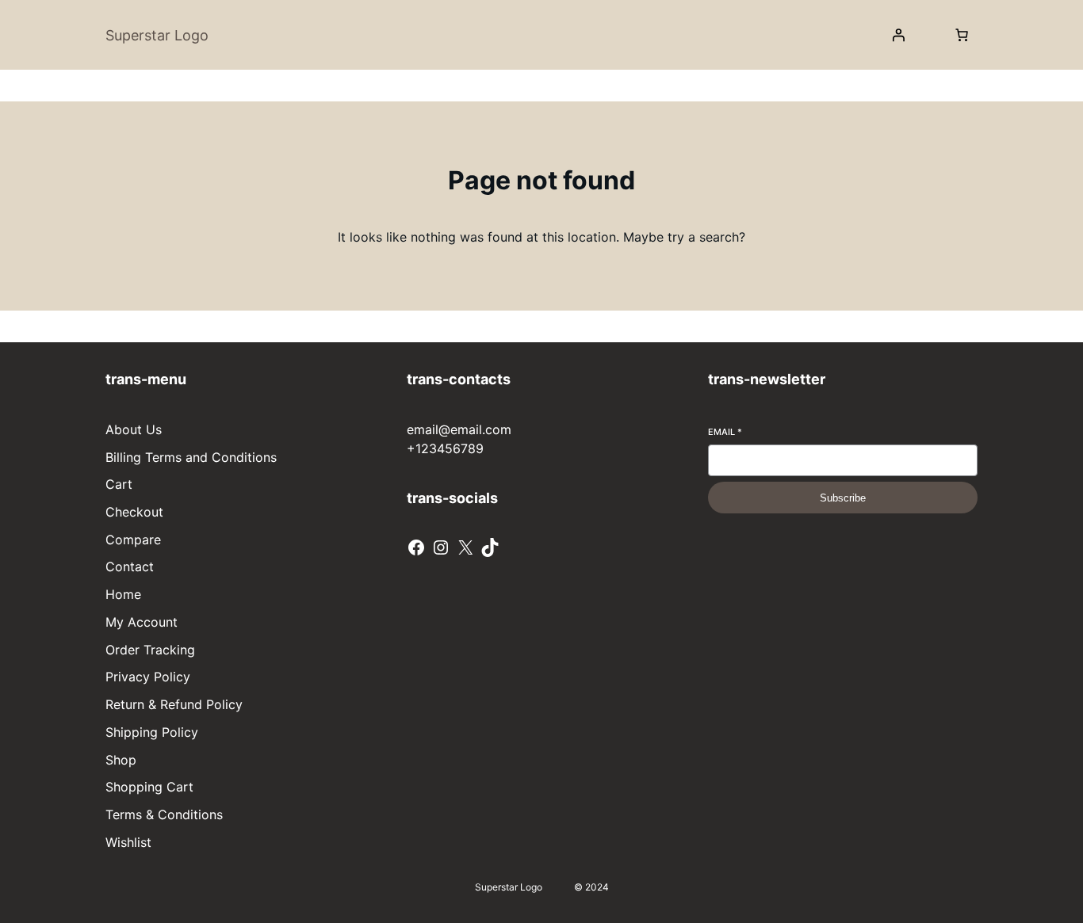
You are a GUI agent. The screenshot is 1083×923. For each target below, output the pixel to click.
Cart (118, 484)
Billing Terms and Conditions (191, 457)
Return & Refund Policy (174, 704)
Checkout (134, 512)
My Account (141, 622)
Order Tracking (150, 650)
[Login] (898, 35)
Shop (120, 760)
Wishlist (128, 842)
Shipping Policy (151, 732)
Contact (129, 566)
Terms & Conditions (164, 814)
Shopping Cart (149, 787)
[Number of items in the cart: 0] (962, 35)
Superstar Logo (157, 35)
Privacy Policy (147, 677)
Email (725, 431)
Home (123, 594)
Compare (133, 539)
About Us (133, 429)
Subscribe (843, 498)
